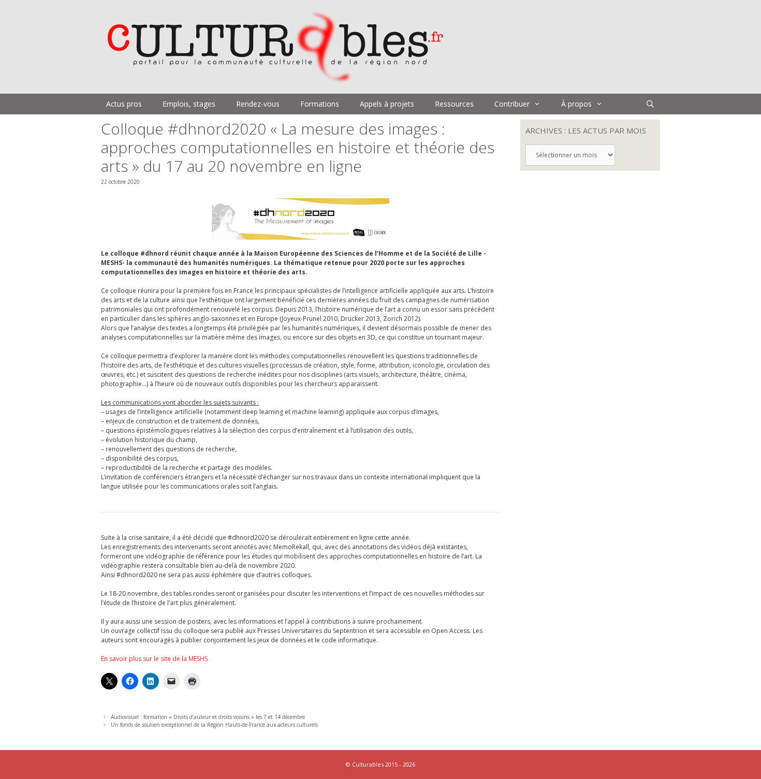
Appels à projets (387, 104)
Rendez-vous (258, 104)
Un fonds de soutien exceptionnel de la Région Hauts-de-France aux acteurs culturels (214, 724)
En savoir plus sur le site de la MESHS (154, 658)
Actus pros (124, 104)
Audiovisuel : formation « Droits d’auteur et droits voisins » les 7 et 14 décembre (208, 717)
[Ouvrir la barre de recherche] (650, 104)
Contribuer (512, 104)
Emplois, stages (189, 104)
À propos (576, 104)
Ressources (454, 104)
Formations (319, 104)
